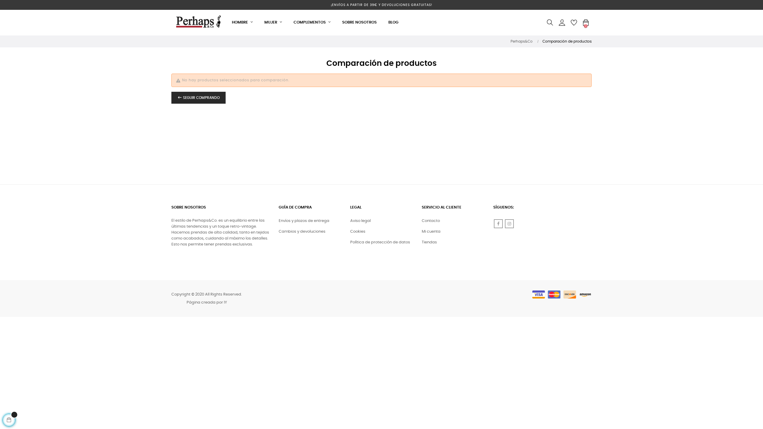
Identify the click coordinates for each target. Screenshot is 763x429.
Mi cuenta (431, 232)
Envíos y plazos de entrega (304, 221)
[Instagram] (509, 224)
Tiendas (429, 242)
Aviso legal (360, 221)
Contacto (431, 221)
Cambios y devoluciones (302, 232)
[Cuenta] (562, 23)
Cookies (357, 232)
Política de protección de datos (380, 242)
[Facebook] (498, 224)
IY (225, 302)
